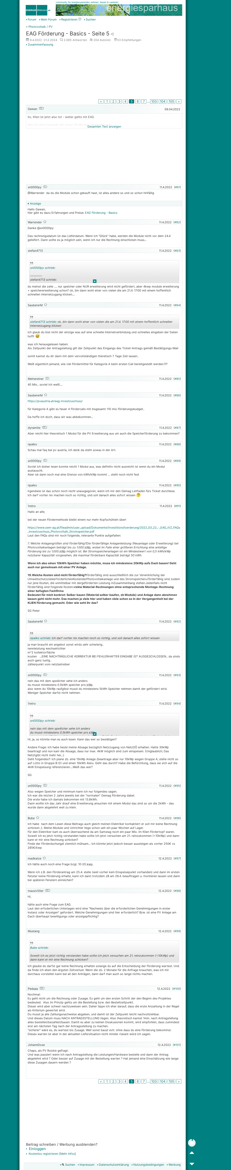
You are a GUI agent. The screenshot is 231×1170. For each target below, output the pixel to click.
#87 (177, 427)
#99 (177, 931)
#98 (177, 891)
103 (154, 101)
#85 (177, 379)
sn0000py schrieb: (42, 268)
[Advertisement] (104, 73)
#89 (177, 461)
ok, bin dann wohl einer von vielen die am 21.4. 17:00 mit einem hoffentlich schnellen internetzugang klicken (101, 324)
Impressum (87, 1164)
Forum (32, 19)
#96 (177, 818)
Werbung (175, 1164)
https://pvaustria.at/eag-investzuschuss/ (55, 401)
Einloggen (37, 1149)
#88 (177, 444)
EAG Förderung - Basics (101, 212)
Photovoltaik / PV (41, 26)
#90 (177, 485)
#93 (177, 675)
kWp (87, 547)
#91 (177, 506)
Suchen (91, 19)
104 (162, 101)
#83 (177, 250)
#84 (177, 305)
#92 (177, 621)
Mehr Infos (67, 1153)
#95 (177, 785)
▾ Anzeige (34, 203)
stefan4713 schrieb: (43, 321)
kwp (89, 864)
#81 (177, 187)
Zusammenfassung (40, 44)
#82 (177, 222)
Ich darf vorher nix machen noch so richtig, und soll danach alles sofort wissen (95, 638)
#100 (176, 988)
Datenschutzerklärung (114, 1164)
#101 (177, 1045)
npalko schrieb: (40, 638)
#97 (177, 858)
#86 (177, 395)
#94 (177, 703)
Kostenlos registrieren (43, 1153)
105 (171, 101)
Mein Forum (49, 19)
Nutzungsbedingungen (148, 1164)
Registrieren (69, 19)
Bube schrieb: (39, 947)
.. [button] (94, 282)
